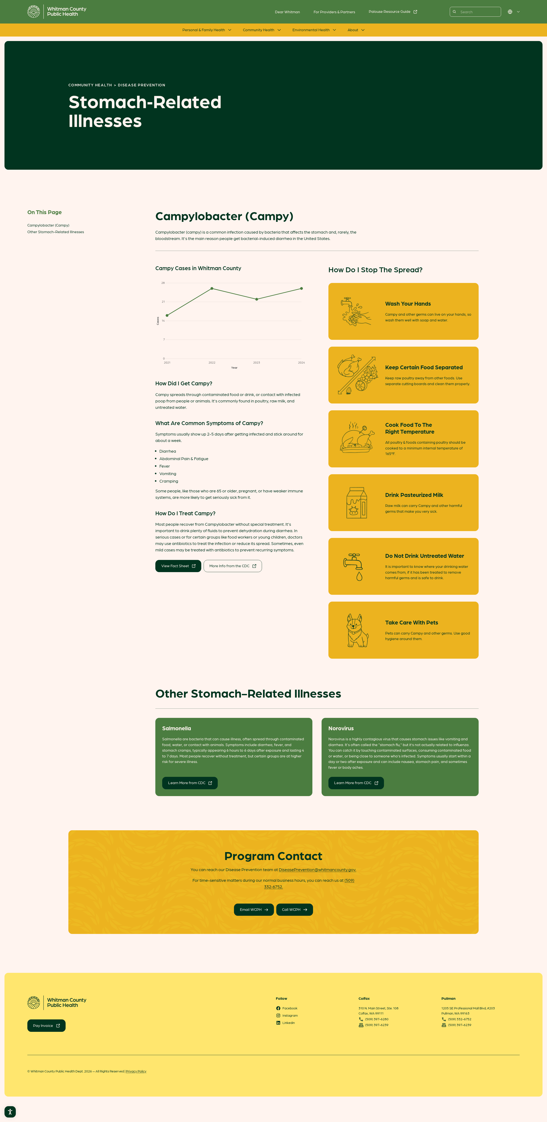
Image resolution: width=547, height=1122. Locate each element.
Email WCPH (251, 909)
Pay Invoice (43, 1025)
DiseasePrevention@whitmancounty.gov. (317, 869)
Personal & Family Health (203, 29)
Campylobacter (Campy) (48, 224)
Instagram (290, 1015)
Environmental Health (311, 29)
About (353, 29)
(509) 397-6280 (376, 1019)
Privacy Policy (136, 1071)
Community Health (258, 29)
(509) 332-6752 (459, 1019)
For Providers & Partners (334, 11)
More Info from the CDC (229, 565)
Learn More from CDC (186, 782)
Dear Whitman (287, 11)
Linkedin (288, 1022)
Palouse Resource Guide (389, 11)
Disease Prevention (141, 84)
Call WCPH (291, 909)
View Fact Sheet (175, 565)
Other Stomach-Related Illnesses (55, 231)
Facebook (289, 1008)
